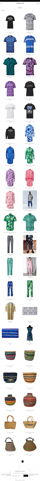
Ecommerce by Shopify (21, 480)
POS (16, 480)
